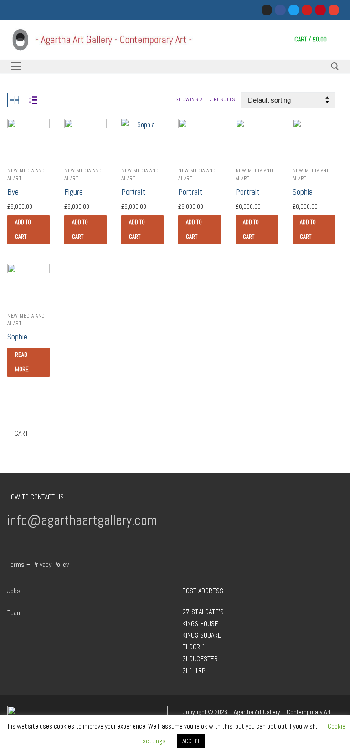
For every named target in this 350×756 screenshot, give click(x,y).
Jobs (14, 591)
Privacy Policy (50, 564)
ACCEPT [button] (191, 741)
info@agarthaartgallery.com (82, 520)
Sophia (303, 192)
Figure (73, 192)
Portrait (133, 192)
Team (14, 612)
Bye (13, 192)
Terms (16, 564)
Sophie (17, 337)
